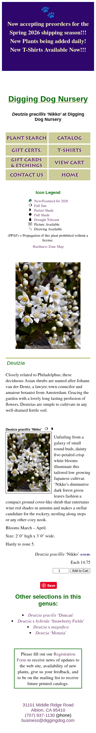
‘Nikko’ (24, 429)
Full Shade (42, 215)
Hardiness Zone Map (48, 246)
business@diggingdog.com (48, 720)
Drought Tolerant (46, 219)
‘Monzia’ (50, 633)
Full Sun (40, 205)
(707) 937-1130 (40, 715)
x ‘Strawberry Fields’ (51, 621)
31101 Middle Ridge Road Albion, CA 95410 (48, 707)
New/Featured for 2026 (51, 201)
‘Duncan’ (51, 615)
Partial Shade (44, 210)
